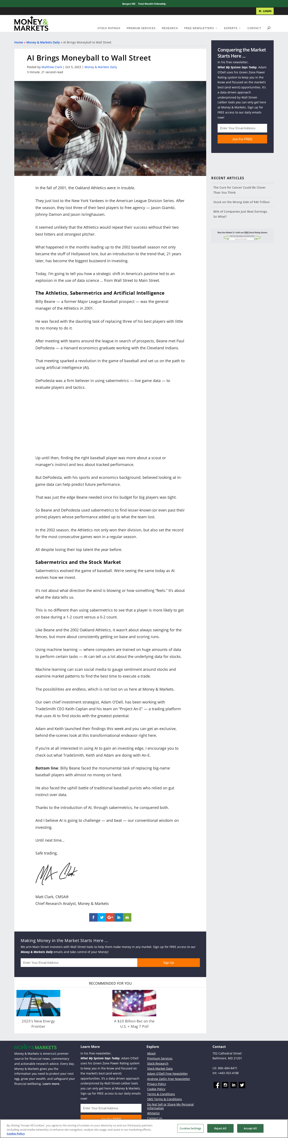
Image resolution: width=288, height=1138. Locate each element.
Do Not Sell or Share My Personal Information (170, 1106)
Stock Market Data (160, 1068)
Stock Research (157, 1063)
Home (18, 42)
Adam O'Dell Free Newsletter (167, 1074)
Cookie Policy (156, 1089)
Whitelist (153, 1113)
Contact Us (154, 1118)
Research (170, 28)
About (151, 1053)
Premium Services (141, 28)
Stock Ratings (108, 28)
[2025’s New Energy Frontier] (38, 1003)
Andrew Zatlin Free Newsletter (168, 1079)
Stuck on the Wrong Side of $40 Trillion (241, 202)
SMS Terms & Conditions (164, 1099)
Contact (254, 28)
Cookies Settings (190, 1128)
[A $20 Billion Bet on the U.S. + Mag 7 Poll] (134, 1003)
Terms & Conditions (161, 1094)
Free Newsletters (199, 28)
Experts (230, 28)
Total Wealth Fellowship (152, 3)
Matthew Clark (52, 67)
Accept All (250, 1128)
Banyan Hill (128, 3)
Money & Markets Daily (43, 42)
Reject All (220, 1128)
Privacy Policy (156, 1084)
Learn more (51, 1084)
